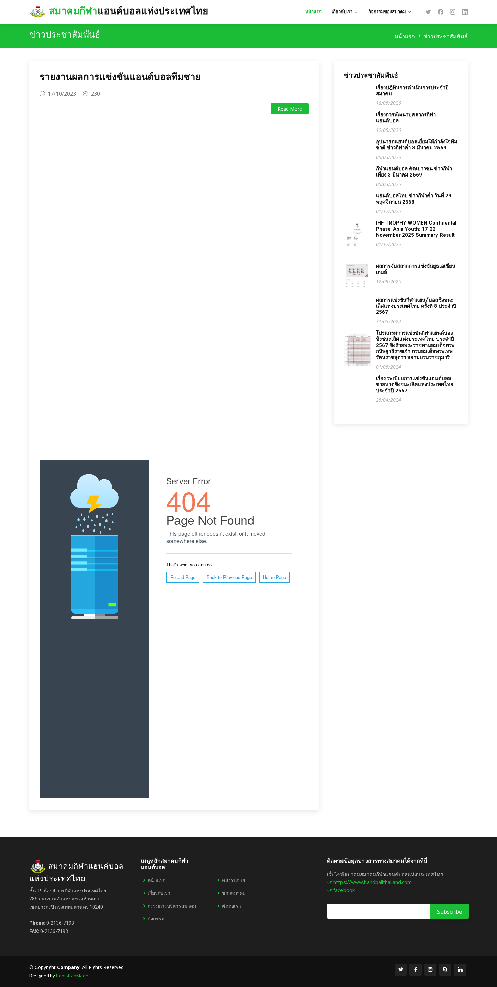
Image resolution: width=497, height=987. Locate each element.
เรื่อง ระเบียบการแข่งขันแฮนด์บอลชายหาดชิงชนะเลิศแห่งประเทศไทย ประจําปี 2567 (414, 384)
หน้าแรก (313, 11)
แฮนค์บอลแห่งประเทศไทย (128, 11)
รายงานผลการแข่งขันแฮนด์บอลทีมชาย (120, 77)
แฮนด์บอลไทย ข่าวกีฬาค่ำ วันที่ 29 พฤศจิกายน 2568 (413, 199)
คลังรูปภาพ (233, 880)
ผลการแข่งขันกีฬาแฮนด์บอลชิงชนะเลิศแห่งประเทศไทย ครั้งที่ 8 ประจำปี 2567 (416, 306)
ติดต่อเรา (231, 905)
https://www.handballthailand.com (372, 881)
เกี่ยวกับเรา (159, 893)
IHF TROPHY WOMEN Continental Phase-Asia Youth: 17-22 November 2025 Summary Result (416, 229)
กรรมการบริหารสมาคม (172, 905)
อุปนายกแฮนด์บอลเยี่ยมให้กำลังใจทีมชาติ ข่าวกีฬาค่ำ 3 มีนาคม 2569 (416, 145)
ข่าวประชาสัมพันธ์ (446, 36)
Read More (290, 108)
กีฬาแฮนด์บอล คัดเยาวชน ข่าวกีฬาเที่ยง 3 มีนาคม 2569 (414, 172)
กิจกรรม (156, 918)
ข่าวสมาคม (234, 893)
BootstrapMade (72, 975)
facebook (343, 890)
